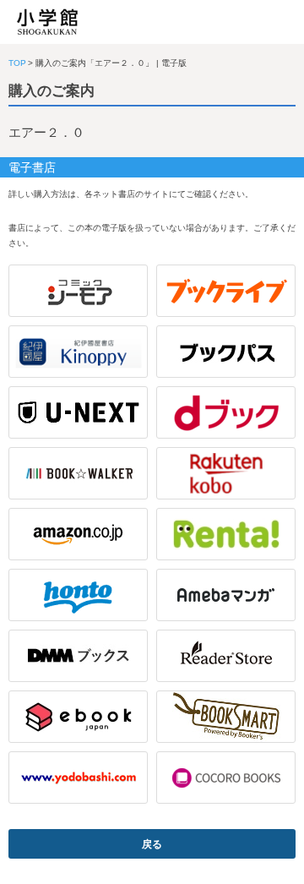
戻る (152, 844)
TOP (17, 63)
